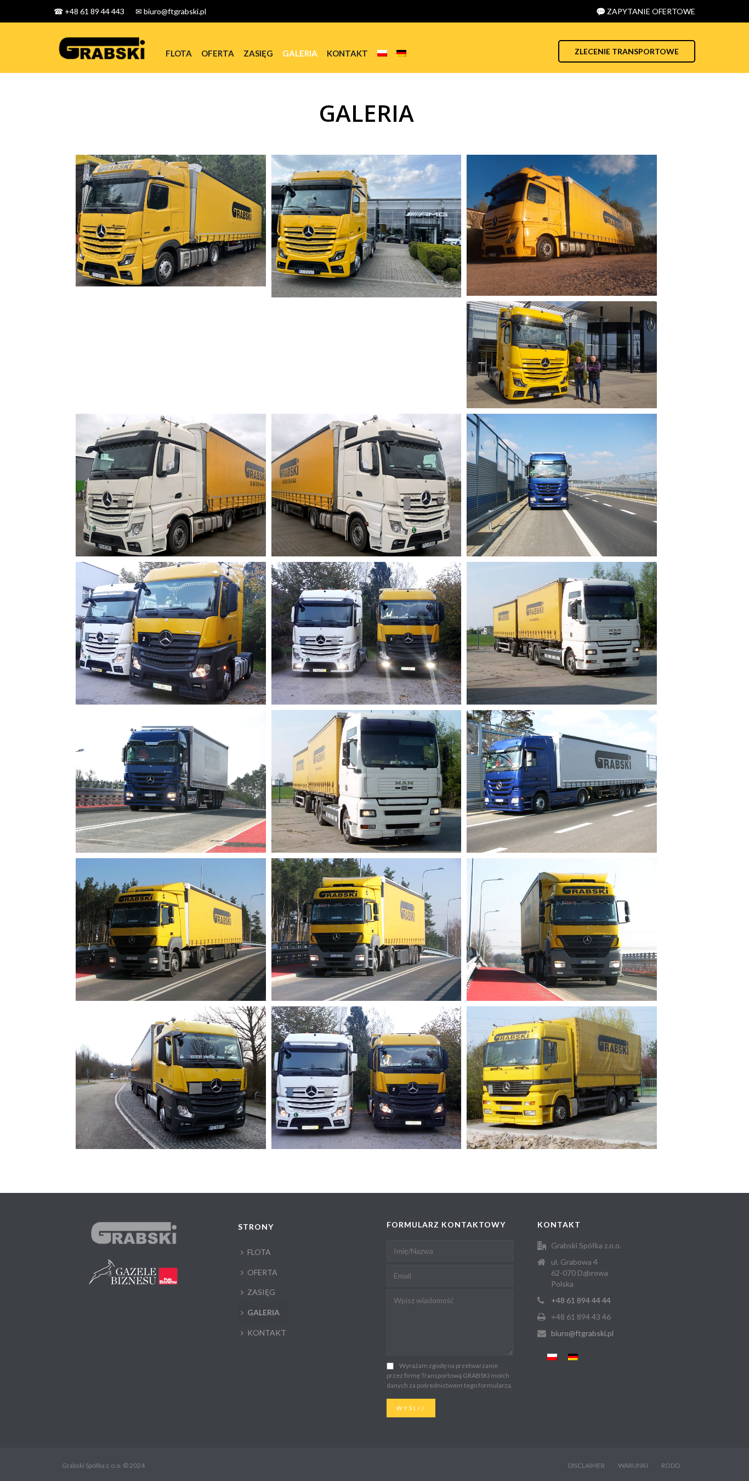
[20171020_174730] (366, 1077)
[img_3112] (366, 226)
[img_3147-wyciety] (171, 220)
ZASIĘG (258, 53)
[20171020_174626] (171, 633)
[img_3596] (562, 929)
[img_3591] (366, 929)
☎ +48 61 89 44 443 (89, 11)
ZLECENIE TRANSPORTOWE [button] (627, 51)
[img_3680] (171, 781)
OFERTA (217, 53)
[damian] (562, 225)
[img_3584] (171, 929)
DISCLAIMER (586, 1465)
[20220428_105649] (562, 354)
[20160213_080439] (171, 1077)
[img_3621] (562, 485)
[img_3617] (562, 781)
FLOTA (179, 53)
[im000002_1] (562, 1077)
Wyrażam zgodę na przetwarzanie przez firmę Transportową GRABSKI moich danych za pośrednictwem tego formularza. (450, 1375)
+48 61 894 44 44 (581, 1300)
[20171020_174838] (366, 633)
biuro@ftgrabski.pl (582, 1333)
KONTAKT (347, 53)
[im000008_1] (562, 633)
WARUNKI (633, 1465)
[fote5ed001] (366, 485)
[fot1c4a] (171, 485)
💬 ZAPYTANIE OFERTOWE (645, 11)
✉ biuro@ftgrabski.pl (170, 11)
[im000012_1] (366, 781)
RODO (670, 1465)
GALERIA (299, 53)
